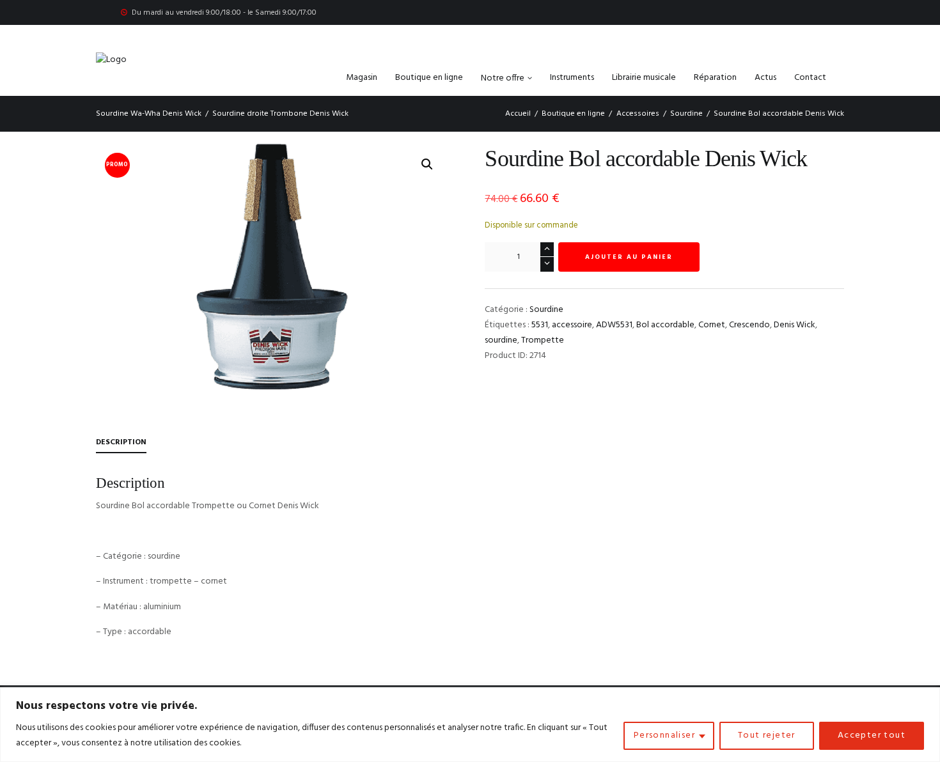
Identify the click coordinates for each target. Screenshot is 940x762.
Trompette (542, 340)
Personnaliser (664, 735)
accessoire (572, 325)
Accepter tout (871, 735)
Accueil (518, 114)
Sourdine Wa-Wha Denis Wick (148, 113)
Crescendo (749, 325)
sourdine (501, 340)
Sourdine (686, 114)
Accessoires (637, 114)
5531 (539, 325)
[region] (470, 724)
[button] (427, 164)
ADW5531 (614, 325)
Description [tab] (121, 442)
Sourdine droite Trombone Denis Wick (280, 113)
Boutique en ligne (573, 114)
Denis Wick (794, 325)
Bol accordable (665, 325)
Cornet (711, 325)
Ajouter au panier (629, 257)
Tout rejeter (766, 735)
